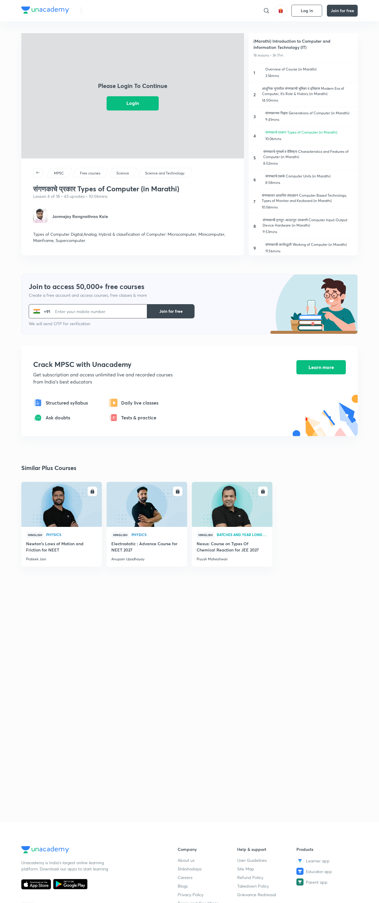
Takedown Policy (253, 886)
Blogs (183, 886)
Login (132, 103)
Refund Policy (250, 877)
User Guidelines (252, 860)
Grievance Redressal (256, 894)
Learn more (321, 367)
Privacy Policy (190, 894)
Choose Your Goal (112, 10)
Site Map (245, 869)
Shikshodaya (189, 869)
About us (186, 860)
